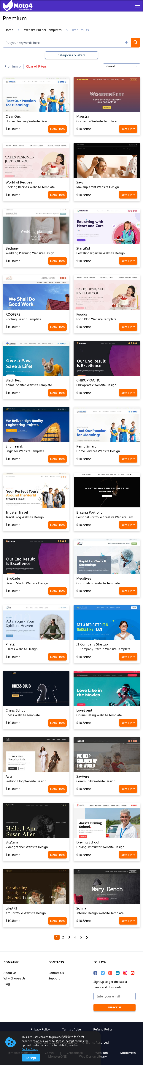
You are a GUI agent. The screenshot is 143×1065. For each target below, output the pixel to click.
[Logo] (15, 5)
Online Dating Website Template (99, 715)
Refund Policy (102, 1029)
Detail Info (57, 129)
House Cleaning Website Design (28, 121)
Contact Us (56, 973)
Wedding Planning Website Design (30, 253)
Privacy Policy (40, 1029)
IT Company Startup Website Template (103, 649)
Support (54, 978)
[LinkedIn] (118, 973)
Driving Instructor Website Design (100, 847)
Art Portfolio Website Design (26, 913)
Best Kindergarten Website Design (100, 253)
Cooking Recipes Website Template (30, 187)
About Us (10, 973)
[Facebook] (95, 973)
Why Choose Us (15, 978)
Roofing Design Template (23, 319)
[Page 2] (86, 937)
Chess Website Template (23, 715)
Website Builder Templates (43, 30)
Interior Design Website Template (100, 913)
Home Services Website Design (98, 451)
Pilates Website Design (22, 649)
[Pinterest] (132, 973)
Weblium (101, 1053)
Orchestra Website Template (96, 121)
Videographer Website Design (27, 847)
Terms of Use (71, 1029)
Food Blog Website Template (96, 319)
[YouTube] (110, 973)
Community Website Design (95, 781)
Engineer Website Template (25, 451)
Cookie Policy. (30, 1049)
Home (9, 30)
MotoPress (128, 1053)
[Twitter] (103, 973)
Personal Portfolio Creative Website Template (106, 517)
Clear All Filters (36, 66)
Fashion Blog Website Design (26, 781)
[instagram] (125, 973)
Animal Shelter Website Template (29, 385)
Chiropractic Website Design (96, 385)
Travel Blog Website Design (25, 517)
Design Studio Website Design (27, 583)
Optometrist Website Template (98, 583)
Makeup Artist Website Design (97, 187)
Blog (7, 984)
